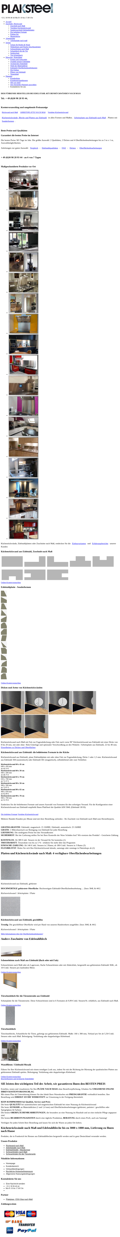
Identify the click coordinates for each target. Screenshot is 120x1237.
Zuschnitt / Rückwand (14, 24)
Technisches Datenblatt (18, 64)
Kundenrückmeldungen (19, 80)
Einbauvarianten (79, 543)
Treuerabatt (14, 74)
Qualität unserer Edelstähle (20, 62)
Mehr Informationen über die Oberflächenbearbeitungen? (22, 934)
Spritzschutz (14, 53)
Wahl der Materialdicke (19, 66)
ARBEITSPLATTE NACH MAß (32, 112)
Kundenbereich (12, 1166)
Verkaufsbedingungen (15, 1169)
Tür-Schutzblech (16, 55)
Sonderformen (8, 121)
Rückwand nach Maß (10, 112)
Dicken (73, 148)
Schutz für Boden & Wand (20, 45)
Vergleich (34, 148)
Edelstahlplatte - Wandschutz (18, 1150)
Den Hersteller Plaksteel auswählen (23, 85)
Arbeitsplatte (10, 38)
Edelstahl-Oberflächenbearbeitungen (23, 68)
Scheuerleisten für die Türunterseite (21, 1154)
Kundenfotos (15, 78)
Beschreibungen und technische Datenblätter (17, 1079)
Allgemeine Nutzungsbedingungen (20, 1174)
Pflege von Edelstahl (18, 72)
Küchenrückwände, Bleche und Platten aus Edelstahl (24, 117)
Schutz (8, 43)
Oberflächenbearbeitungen (90, 148)
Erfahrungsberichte (100, 543)
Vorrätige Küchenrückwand (20, 28)
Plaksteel (9, 76)
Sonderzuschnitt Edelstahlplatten (22, 30)
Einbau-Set (14, 34)
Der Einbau (14, 70)
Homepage (10, 1163)
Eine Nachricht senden (15, 1184)
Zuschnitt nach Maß (17, 26)
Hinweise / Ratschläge (14, 57)
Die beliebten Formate (18, 32)
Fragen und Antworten (18, 59)
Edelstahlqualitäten (50, 148)
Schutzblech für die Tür (19, 51)
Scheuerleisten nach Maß (19, 49)
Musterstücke (15, 36)
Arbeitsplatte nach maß (18, 41)
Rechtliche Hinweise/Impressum (19, 1171)
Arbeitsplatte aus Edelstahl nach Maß (90, 117)
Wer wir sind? (15, 83)
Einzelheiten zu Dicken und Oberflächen (18, 747)
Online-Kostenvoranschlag (11, 972)
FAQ (64, 148)
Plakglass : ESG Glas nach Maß (19, 1199)
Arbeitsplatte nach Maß (15, 1148)
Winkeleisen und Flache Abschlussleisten (25, 47)
